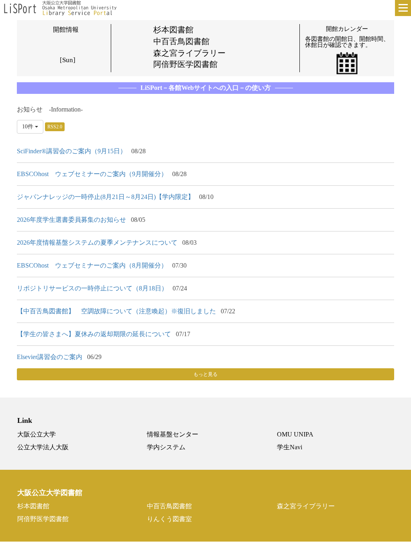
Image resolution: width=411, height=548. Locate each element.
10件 (28, 127)
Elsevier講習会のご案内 (49, 356)
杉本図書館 (33, 506)
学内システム (166, 447)
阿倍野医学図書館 (43, 519)
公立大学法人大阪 (43, 447)
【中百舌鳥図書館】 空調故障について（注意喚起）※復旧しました (116, 311)
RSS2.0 (54, 127)
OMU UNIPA (295, 434)
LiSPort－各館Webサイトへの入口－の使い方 (205, 87)
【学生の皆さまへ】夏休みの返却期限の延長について (94, 334)
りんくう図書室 (169, 519)
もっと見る (205, 374)
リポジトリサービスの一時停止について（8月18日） (92, 288)
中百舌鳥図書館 (169, 506)
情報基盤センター (172, 434)
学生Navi (289, 447)
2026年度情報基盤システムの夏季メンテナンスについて (97, 242)
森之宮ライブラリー (306, 506)
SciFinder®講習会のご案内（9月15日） (71, 151)
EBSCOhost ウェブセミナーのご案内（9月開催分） (92, 173)
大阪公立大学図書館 (49, 493)
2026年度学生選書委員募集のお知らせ (71, 219)
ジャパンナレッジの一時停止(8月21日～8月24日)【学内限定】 (105, 196)
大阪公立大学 (36, 434)
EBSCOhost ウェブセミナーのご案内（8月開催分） (92, 265)
